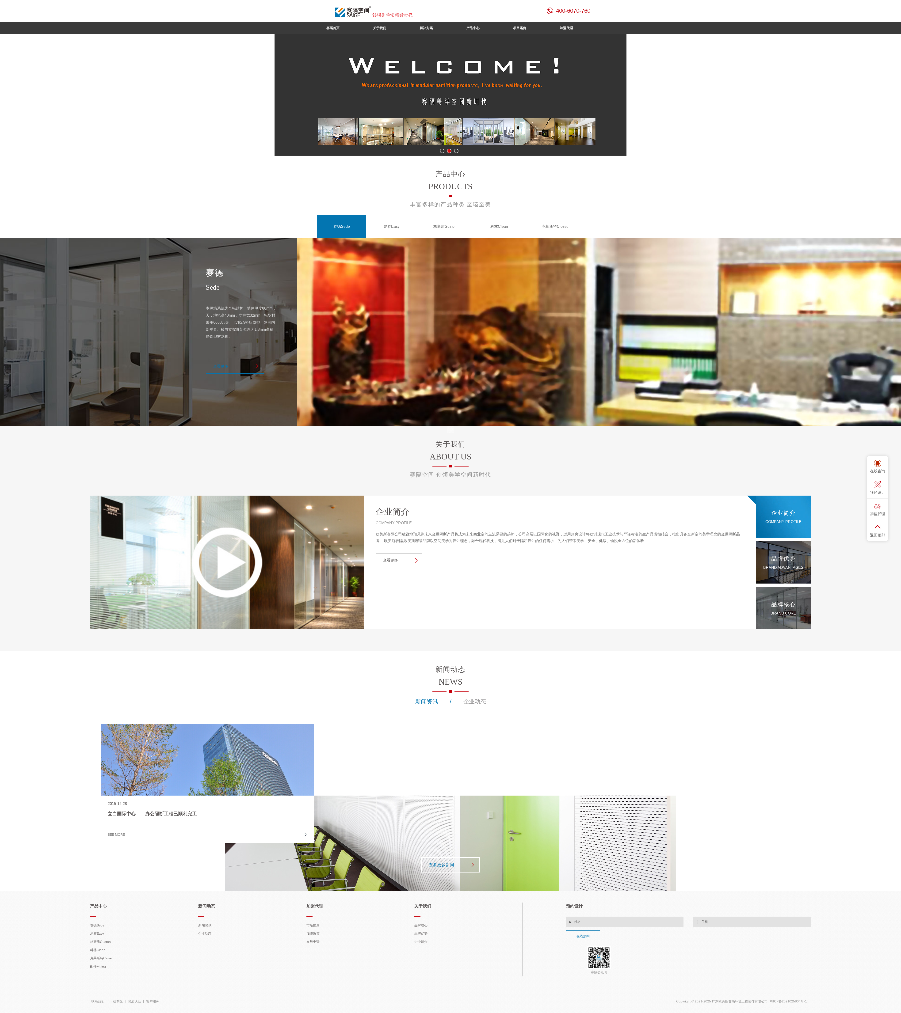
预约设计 (877, 492)
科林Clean (499, 226)
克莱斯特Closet (555, 226)
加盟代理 (877, 514)
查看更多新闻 (441, 864)
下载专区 (116, 1001)
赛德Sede (341, 226)
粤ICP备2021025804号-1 (788, 1001)
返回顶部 (877, 535)
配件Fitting (98, 966)
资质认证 (134, 1001)
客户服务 (152, 1001)
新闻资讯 (426, 701)
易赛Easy (392, 226)
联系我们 (97, 1001)
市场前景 (313, 925)
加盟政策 (313, 933)
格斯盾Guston (445, 226)
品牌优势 (421, 933)
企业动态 (474, 701)
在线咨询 (877, 471)
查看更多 (220, 366)
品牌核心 (421, 925)
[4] (450, 95)
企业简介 (421, 942)
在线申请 (313, 942)
